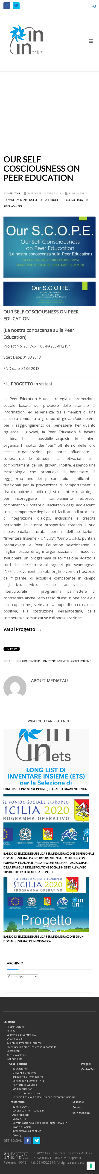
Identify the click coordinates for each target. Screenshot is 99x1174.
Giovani (8, 199)
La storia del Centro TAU (22, 1034)
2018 (25, 661)
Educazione (19, 1068)
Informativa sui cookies (26, 1130)
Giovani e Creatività (24, 1072)
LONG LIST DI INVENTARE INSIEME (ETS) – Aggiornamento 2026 (45, 789)
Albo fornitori (20, 1114)
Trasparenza (17, 1101)
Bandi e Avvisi (20, 1106)
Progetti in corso (62, 199)
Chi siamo (9, 1021)
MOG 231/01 (19, 1119)
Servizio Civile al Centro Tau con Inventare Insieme (44, 1097)
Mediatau (13, 193)
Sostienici (78, 1101)
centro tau (35, 661)
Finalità (11, 1030)
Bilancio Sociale (22, 1127)
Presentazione (16, 1026)
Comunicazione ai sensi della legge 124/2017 (39, 1122)
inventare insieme (54, 661)
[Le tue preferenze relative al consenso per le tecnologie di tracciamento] (91, 1166)
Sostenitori (13, 1050)
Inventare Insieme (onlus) (32, 199)
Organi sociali (15, 1038)
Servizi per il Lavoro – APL (28, 1080)
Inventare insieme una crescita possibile (31, 1047)
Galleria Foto (15, 1059)
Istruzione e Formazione (27, 1076)
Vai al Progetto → (22, 629)
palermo (85, 661)
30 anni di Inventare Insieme (24, 1042)
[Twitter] (16, 5)
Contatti (77, 1107)
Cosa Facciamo (18, 1063)
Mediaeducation (22, 1089)
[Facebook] (6, 5)
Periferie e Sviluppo (24, 1084)
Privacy (16, 1135)
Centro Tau (88, 1069)
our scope (73, 661)
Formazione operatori (26, 1093)
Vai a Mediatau (81, 1113)
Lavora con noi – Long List (28, 1110)
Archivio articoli (16, 1055)
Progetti (86, 1063)
